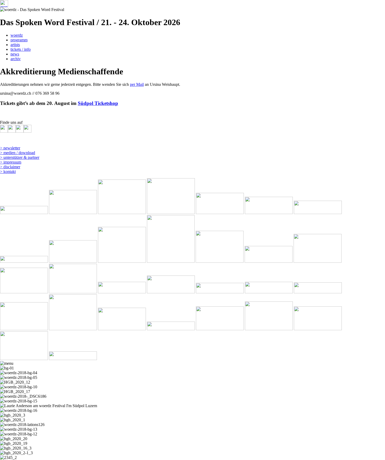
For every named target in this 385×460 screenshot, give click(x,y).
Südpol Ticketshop (98, 103)
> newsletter (10, 148)
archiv (15, 59)
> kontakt (8, 171)
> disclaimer (10, 167)
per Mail (137, 84)
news (14, 54)
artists (15, 44)
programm (19, 40)
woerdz (16, 35)
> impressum (10, 162)
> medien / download (17, 152)
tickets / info (20, 49)
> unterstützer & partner (19, 157)
